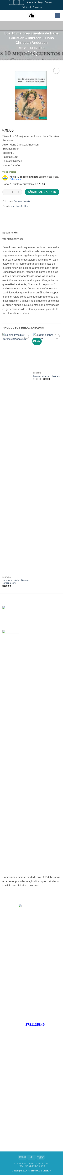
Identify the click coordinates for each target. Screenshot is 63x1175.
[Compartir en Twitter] (17, 213)
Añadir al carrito (42, 192)
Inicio (22, 48)
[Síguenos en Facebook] (11, 2)
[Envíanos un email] (21, 2)
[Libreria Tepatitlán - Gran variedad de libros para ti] (31, 15)
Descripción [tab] (9, 233)
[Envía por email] (23, 213)
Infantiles (37, 48)
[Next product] (28, 53)
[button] (4, 15)
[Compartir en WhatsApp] (5, 213)
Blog (40, 2)
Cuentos (18, 201)
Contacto (49, 2)
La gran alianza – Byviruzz (46, 376)
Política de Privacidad (32, 7)
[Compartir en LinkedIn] (34, 213)
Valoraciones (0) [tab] (12, 239)
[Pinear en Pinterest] (28, 213)
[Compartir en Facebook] (11, 213)
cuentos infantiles (19, 206)
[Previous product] (34, 53)
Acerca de (31, 2)
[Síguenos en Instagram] (16, 2)
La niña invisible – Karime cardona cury (15, 581)
